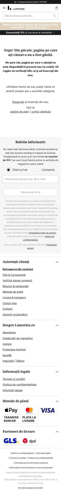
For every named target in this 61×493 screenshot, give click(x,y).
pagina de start (19, 111)
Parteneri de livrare (19, 431)
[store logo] (18, 8)
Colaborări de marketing (18, 338)
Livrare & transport (14, 297)
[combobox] (30, 16)
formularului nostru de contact (42, 232)
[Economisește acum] (30, 28)
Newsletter (9, 332)
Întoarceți (18, 102)
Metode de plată (13, 292)
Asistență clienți (16, 262)
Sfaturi (20, 361)
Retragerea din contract (18, 269)
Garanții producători (15, 314)
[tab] (30, 288)
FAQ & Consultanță (14, 275)
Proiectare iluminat (14, 349)
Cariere (7, 344)
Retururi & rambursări (16, 286)
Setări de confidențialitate (22, 453)
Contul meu (10, 303)
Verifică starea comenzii (17, 280)
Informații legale (16, 371)
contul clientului (41, 111)
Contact (8, 309)
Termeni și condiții (14, 379)
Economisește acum (36, 27)
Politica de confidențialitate (19, 384)
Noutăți (7, 355)
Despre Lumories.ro (19, 325)
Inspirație (8, 361)
